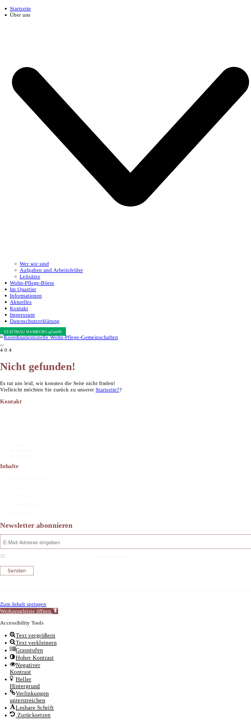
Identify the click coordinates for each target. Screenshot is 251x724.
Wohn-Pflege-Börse (30, 478)
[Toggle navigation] (2, 345)
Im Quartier (22, 495)
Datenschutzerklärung (111, 556)
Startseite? (107, 389)
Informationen (25, 504)
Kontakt (18, 444)
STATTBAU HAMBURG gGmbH (33, 332)
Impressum (21, 450)
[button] (29, 611)
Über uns (19, 487)
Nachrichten (22, 513)
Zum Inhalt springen (23, 604)
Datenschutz (22, 456)
